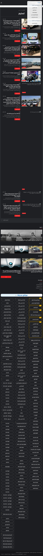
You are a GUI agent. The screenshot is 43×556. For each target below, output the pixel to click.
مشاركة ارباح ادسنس (36, 303)
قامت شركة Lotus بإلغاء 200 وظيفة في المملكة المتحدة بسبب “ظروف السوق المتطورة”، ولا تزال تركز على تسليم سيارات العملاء (11, 208)
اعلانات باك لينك (21, 453)
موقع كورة (7, 466)
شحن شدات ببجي (21, 373)
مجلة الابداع (35, 391)
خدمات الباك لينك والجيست (21, 423)
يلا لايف (7, 359)
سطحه (7, 303)
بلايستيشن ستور (21, 392)
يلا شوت (21, 460)
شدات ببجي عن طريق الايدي (21, 351)
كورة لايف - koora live (7, 495)
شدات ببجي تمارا (21, 303)
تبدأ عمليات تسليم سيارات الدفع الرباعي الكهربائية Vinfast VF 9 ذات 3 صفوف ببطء (11, 195)
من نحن (40, 283)
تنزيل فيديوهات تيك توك (7, 541)
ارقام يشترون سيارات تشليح (7, 336)
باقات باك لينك (35, 446)
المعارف (35, 400)
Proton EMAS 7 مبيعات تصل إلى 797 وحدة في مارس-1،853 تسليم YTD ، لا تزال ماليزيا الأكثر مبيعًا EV (11, 61)
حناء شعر (21, 407)
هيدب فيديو (35, 403)
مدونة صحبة (35, 424)
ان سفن (35, 346)
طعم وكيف (35, 412)
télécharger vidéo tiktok (7, 547)
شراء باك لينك (35, 437)
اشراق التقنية (35, 343)
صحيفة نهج (35, 370)
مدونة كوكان (35, 367)
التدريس (35, 455)
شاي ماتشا (21, 416)
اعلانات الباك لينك (35, 452)
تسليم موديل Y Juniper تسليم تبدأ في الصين (11, 73)
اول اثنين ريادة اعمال (35, 300)
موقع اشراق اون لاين (36, 333)
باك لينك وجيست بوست (35, 467)
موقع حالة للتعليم (35, 479)
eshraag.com (18, 552)
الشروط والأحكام (39, 284)
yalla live (7, 375)
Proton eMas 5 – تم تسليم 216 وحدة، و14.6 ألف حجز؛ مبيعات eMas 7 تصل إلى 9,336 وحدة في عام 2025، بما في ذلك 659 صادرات (11, 23)
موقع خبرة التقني (35, 376)
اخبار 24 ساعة (35, 482)
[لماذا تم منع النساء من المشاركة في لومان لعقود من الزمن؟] (7, 249)
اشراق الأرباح (35, 433)
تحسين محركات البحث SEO (35, 315)
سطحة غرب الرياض (7, 315)
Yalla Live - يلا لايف (7, 407)
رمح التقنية (35, 406)
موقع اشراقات (35, 330)
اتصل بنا (40, 289)
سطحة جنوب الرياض (7, 318)
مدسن (35, 385)
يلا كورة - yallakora (7, 413)
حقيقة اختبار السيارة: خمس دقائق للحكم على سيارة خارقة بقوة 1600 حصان (25, 240)
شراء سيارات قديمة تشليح (7, 343)
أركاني (35, 418)
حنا (21, 410)
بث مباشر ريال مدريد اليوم (7, 356)
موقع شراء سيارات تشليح (7, 333)
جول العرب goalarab (7, 353)
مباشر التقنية (35, 421)
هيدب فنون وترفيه (35, 485)
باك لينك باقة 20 (22, 432)
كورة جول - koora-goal (7, 386)
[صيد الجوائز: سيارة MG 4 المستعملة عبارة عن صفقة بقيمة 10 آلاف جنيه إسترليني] (35, 249)
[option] (21, 235)
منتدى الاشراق (35, 461)
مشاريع (21, 450)
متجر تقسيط (21, 333)
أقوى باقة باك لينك (21, 438)
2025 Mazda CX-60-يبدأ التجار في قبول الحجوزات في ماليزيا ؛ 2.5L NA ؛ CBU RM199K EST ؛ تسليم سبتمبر (12, 48)
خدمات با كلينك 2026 (21, 441)
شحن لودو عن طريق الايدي (21, 383)
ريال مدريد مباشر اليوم (7, 363)
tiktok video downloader (7, 544)
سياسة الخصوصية (39, 288)
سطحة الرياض (7, 300)
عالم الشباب (35, 307)
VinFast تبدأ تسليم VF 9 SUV (13, 113)
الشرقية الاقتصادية (35, 361)
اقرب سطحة (7, 321)
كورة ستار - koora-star (7, 383)
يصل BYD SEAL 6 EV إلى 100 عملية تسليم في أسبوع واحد (12, 35)
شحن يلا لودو (21, 380)
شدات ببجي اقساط (21, 300)
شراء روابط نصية (36, 443)
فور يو (21, 370)
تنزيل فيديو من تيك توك (7, 535)
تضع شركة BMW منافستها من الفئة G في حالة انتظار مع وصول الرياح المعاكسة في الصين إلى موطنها (12, 272)
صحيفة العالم (35, 488)
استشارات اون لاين (35, 397)
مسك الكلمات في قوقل (35, 340)
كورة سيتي (7, 350)
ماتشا (21, 413)
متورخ (35, 382)
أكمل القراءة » (17, 30)
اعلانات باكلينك (21, 456)
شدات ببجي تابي (21, 309)
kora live (7, 426)
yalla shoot (21, 463)
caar (18, 19)
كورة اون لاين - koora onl (7, 410)
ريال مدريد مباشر (21, 472)
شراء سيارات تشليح (7, 330)
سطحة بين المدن (7, 306)
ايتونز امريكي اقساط (21, 364)
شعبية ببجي (21, 386)
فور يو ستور (21, 345)
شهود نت (35, 415)
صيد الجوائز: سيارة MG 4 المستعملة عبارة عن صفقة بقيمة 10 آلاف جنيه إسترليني (32, 271)
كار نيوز (35, 373)
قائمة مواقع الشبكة (26, 552)
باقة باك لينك (35, 312)
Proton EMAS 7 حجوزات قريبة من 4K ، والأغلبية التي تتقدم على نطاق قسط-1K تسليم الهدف (11, 86)
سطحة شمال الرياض (7, 312)
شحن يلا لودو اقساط (21, 321)
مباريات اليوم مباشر (21, 466)
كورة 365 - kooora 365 (7, 416)
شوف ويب (36, 355)
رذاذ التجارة (36, 409)
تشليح (7, 324)
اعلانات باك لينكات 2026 (7, 514)
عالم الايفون (35, 364)
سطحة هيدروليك (7, 309)
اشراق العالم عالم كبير (35, 458)
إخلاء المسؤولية (39, 286)
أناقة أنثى (35, 379)
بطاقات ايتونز (21, 389)
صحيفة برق (35, 327)
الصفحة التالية (5, 220)
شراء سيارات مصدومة (7, 340)
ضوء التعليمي (35, 324)
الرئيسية (22, 10)
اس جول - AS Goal (7, 419)
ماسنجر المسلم (35, 319)
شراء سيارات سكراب (7, 327)
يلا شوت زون (7, 524)
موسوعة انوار (35, 430)
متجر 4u (21, 348)
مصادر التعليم (35, 470)
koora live (7, 395)
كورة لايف (7, 429)
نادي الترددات (35, 394)
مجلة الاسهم (35, 358)
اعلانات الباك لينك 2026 (35, 464)
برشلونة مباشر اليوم (7, 366)
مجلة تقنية (35, 473)
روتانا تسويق (35, 388)
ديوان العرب (21, 447)
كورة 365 (7, 347)
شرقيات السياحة (36, 427)
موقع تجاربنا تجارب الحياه (21, 444)
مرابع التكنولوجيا (35, 349)
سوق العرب (21, 429)
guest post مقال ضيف (21, 426)
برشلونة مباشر (21, 469)
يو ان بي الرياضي (35, 476)
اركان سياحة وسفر (35, 336)
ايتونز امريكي (21, 315)
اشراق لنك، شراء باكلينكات (36, 449)
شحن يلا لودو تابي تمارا (21, 358)
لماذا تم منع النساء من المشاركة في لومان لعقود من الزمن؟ (26, 6)
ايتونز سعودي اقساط (21, 318)
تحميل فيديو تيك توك (7, 538)
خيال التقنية (35, 352)
